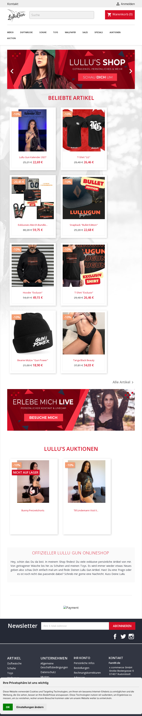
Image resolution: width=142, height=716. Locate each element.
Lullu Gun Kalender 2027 (32, 157)
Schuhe (42, 32)
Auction (11, 38)
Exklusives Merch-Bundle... (33, 225)
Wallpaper (70, 32)
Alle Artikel (124, 382)
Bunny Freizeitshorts (32, 510)
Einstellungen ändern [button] (30, 707)
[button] (16, 69)
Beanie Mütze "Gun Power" (32, 360)
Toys (55, 32)
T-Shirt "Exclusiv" (84, 292)
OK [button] (8, 707)
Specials (98, 32)
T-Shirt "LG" (83, 157)
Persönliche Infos (84, 663)
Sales (85, 32)
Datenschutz (48, 672)
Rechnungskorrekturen (87, 672)
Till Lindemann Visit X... (86, 510)
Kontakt (12, 4)
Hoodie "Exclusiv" (33, 292)
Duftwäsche (26, 32)
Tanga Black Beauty (83, 360)
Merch (10, 32)
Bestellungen (81, 668)
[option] (71, 69)
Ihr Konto (82, 658)
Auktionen (115, 32)
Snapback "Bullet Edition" (84, 225)
